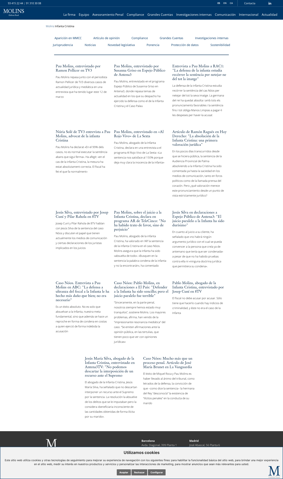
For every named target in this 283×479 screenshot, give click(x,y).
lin (269, 3)
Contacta (249, 3)
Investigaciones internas (194, 14)
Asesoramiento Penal (107, 14)
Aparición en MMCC (68, 38)
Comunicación (225, 14)
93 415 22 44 (15, 3)
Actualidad (269, 14)
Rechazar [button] (139, 472)
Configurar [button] (157, 472)
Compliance (135, 14)
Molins (50, 26)
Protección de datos (185, 45)
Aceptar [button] (123, 472)
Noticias (90, 45)
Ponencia (153, 45)
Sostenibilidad (220, 45)
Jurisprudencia (63, 45)
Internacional (248, 14)
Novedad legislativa (121, 45)
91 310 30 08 (33, 3)
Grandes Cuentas (160, 14)
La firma (69, 14)
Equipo (84, 14)
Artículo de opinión (106, 38)
